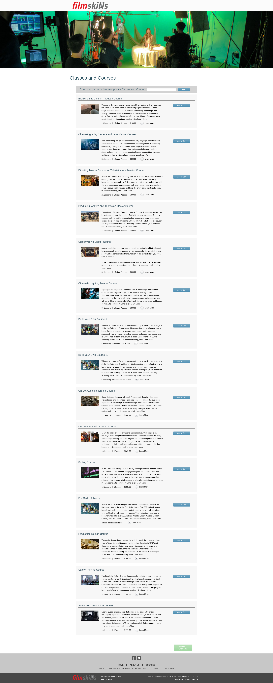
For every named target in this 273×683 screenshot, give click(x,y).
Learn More (142, 119)
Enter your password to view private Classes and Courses (112, 89)
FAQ (156, 669)
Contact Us (168, 669)
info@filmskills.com (111, 676)
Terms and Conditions (119, 669)
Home (121, 665)
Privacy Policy (142, 669)
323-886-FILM (106, 680)
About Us (134, 665)
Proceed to (182, 647)
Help (101, 669)
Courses (150, 665)
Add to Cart (181, 105)
